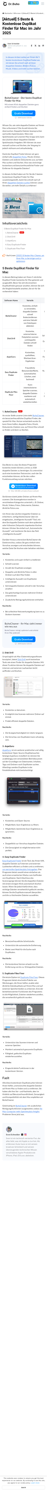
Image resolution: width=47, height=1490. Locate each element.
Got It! (23, 1487)
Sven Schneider (14, 44)
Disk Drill (22, 659)
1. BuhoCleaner (14, 232)
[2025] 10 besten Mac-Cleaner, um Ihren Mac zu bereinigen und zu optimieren (30, 258)
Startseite (8, 13)
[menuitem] (31, 45)
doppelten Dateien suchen (18, 182)
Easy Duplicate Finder (11, 861)
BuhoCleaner (38, 415)
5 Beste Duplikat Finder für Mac (17, 228)
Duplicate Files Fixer (29, 977)
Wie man (17, 13)
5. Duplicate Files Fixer (15, 248)
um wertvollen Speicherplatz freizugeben (19, 869)
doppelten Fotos (20, 157)
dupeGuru (6, 750)
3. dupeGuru (10, 240)
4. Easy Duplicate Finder (15, 244)
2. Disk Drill (10, 236)
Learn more (35, 1483)
